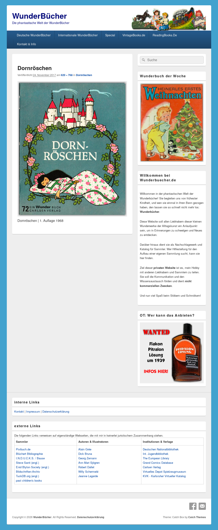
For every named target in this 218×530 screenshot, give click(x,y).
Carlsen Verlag (152, 467)
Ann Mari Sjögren (89, 463)
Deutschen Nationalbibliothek (161, 449)
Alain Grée (84, 449)
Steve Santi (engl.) (27, 463)
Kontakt (19, 411)
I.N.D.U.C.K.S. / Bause (30, 458)
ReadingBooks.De (165, 35)
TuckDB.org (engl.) (27, 476)
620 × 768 (67, 75)
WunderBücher (39, 15)
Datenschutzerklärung (55, 411)
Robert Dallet (86, 467)
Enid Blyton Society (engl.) (32, 467)
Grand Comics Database (158, 463)
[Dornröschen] (72, 215)
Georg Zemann (87, 458)
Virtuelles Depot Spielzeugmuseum (164, 471)
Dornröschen (84, 75)
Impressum (33, 411)
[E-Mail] (202, 506)
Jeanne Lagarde (88, 476)
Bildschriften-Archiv (28, 471)
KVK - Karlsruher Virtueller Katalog (164, 476)
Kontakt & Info (26, 44)
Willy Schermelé (88, 471)
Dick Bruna (85, 454)
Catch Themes (197, 517)
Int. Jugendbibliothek (155, 454)
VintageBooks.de (133, 35)
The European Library (156, 458)
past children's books (29, 480)
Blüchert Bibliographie (29, 454)
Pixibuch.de (23, 449)
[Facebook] (192, 506)
